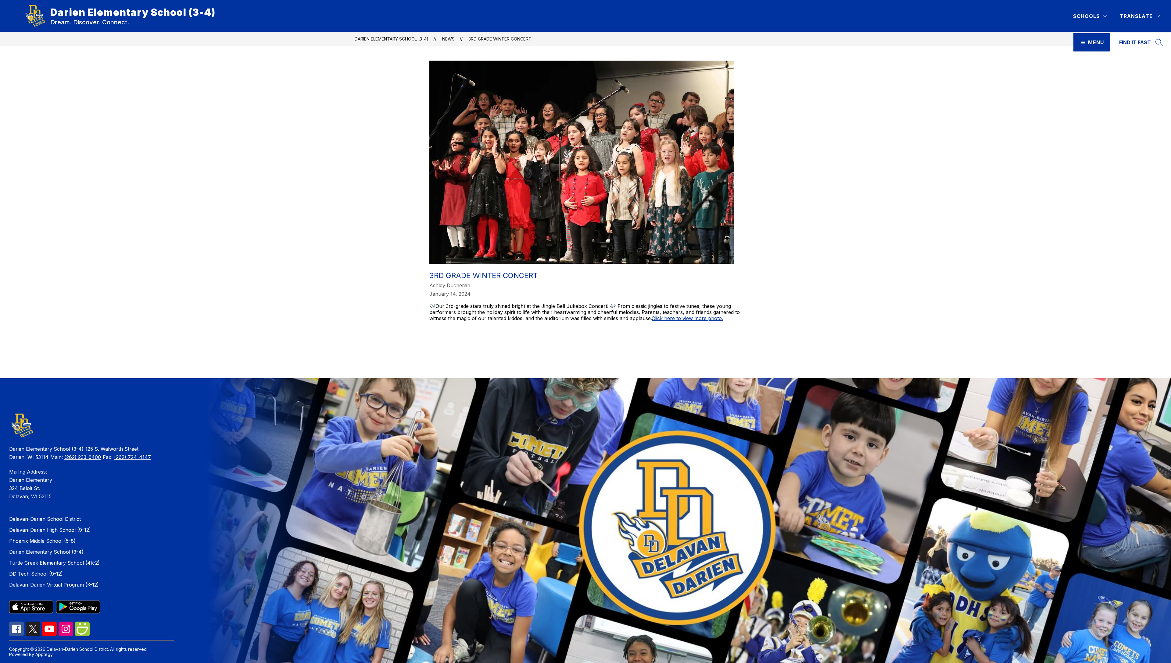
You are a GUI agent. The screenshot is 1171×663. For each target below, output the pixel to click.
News (448, 38)
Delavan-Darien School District (45, 519)
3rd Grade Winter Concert (500, 38)
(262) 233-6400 (82, 457)
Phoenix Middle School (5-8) (42, 541)
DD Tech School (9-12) (36, 574)
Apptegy (44, 654)
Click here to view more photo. (687, 318)
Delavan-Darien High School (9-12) (50, 530)
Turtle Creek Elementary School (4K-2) (54, 563)
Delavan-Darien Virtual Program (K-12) (54, 585)
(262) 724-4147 (132, 457)
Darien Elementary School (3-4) (391, 38)
